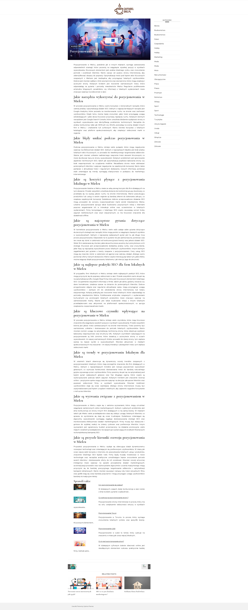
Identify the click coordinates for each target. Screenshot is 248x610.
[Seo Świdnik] (72, 566)
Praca (156, 84)
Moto (156, 70)
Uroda (156, 128)
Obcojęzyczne (159, 79)
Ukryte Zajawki (160, 124)
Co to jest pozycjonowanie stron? (111, 541)
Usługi (156, 133)
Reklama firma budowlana (134, 591)
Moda (156, 61)
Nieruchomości (160, 75)
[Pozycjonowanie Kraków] (146, 566)
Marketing (76, 46)
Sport (156, 106)
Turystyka (158, 119)
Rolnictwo (158, 97)
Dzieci (156, 39)
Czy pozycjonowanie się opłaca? (111, 485)
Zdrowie (157, 142)
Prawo (156, 88)
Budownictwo (159, 30)
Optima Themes (88, 606)
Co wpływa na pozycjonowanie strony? (113, 498)
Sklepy (157, 102)
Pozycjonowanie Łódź (107, 529)
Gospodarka (159, 44)
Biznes (156, 26)
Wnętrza (157, 137)
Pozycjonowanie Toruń (107, 513)
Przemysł (157, 93)
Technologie (159, 115)
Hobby (157, 48)
